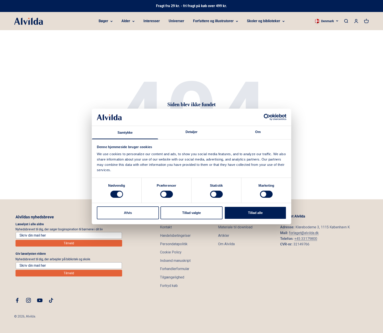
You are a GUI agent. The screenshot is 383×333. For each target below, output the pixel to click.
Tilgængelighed (172, 277)
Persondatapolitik (174, 244)
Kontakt (166, 227)
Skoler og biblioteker (263, 21)
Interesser (151, 21)
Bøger (103, 21)
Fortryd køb (169, 286)
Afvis (128, 213)
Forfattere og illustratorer (213, 21)
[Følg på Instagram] (28, 300)
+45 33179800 (305, 239)
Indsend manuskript (175, 261)
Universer (176, 21)
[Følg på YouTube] (40, 300)
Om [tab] (258, 132)
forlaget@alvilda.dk (304, 233)
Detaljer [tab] (192, 132)
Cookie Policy (171, 252)
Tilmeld (69, 243)
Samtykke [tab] (125, 132)
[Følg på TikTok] (51, 300)
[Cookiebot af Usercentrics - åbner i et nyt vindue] (267, 117)
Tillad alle (255, 213)
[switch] (166, 194)
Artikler (223, 235)
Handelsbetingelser (175, 235)
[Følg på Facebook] (17, 300)
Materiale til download (235, 227)
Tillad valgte (191, 213)
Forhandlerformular (174, 269)
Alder (125, 21)
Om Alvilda (226, 244)
